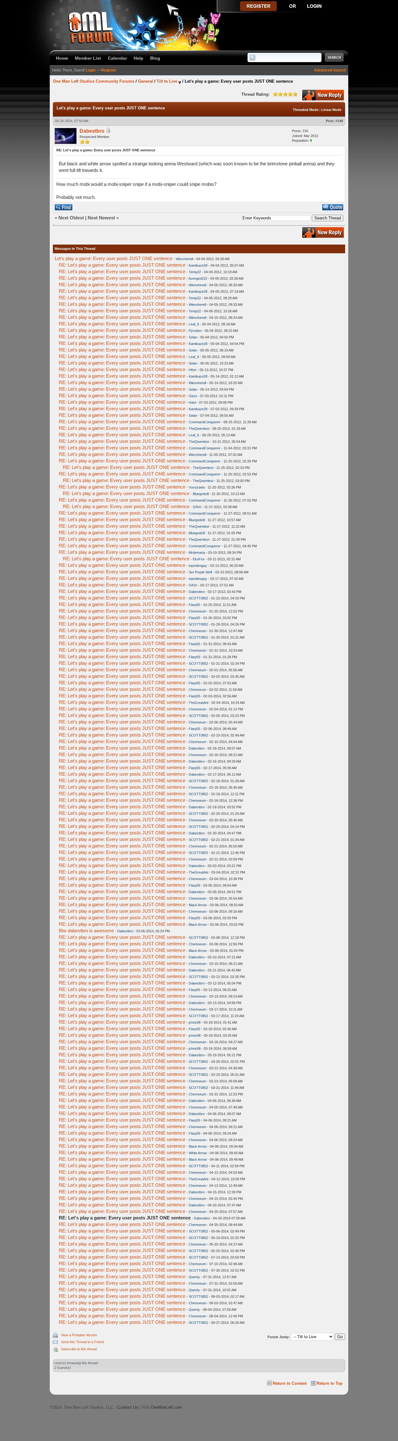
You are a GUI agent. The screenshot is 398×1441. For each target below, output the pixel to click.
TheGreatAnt (198, 702)
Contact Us (128, 1407)
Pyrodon (195, 331)
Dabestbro (92, 131)
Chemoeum (197, 611)
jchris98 (195, 1022)
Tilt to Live (167, 81)
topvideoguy (198, 565)
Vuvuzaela (197, 487)
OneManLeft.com (166, 1407)
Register (108, 70)
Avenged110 (197, 278)
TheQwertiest (199, 428)
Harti (192, 402)
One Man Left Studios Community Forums (93, 81)
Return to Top (330, 1383)
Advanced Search (330, 70)
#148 (339, 121)
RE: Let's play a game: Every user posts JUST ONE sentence (122, 265)
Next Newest (101, 217)
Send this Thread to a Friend (82, 1342)
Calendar (117, 58)
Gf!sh (197, 507)
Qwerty (194, 1277)
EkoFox (199, 559)
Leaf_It (194, 324)
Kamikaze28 (198, 265)
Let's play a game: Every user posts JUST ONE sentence (113, 258)
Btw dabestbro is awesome (86, 930)
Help (138, 58)
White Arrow (198, 1153)
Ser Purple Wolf (200, 572)
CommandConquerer (204, 422)
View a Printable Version (79, 1335)
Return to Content (290, 1383)
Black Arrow (198, 905)
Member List (88, 58)
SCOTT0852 (198, 598)
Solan (193, 337)
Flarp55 (194, 605)
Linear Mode (331, 110)
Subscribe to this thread (79, 1349)
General (145, 81)
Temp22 (195, 272)
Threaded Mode (305, 110)
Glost (193, 396)
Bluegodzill (201, 494)
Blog (155, 58)
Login (90, 70)
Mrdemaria (197, 552)
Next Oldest (71, 217)
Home (62, 58)
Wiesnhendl (184, 259)
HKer (193, 370)
